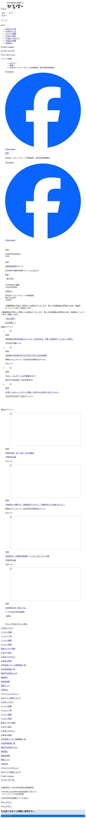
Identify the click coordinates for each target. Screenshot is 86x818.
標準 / (4, 13)
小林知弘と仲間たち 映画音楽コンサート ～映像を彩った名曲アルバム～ (35, 505)
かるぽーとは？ (7, 628)
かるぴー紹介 (10, 36)
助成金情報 (5, 682)
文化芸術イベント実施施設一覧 (13, 665)
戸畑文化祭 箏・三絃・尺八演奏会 (19, 453)
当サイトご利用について (11, 698)
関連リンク (5, 686)
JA (2, 51)
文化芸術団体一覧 (8, 669)
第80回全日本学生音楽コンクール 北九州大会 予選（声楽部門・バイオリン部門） (39, 339)
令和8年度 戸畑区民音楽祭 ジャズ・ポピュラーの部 (27, 556)
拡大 (11, 13)
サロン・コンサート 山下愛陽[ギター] (20, 376)
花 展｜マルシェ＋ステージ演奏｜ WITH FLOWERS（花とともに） (32, 392)
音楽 (7, 153)
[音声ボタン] (4, 15)
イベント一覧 (6, 636)
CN (9, 51)
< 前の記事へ (10, 319)
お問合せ (9, 43)
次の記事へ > (10, 323)
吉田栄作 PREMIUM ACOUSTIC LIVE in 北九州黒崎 (26, 355)
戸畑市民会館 (10, 266)
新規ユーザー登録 (8, 649)
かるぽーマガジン (12, 38)
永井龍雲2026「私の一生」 (16, 608)
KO (13, 51)
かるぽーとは (10, 31)
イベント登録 (6, 644)
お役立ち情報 (10, 41)
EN (5, 51)
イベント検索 (6, 640)
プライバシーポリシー (10, 694)
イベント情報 (10, 34)
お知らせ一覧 (10, 29)
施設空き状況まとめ (9, 673)
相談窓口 (4, 677)
